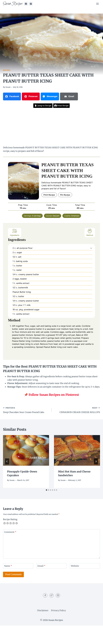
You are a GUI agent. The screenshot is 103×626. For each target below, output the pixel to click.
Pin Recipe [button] (65, 195)
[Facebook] (26, 4)
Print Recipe (63, 105)
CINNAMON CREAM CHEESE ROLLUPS (80, 410)
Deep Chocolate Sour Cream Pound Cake (23, 410)
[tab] (46, 490)
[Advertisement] (51, 127)
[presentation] (26, 450)
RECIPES (6, 70)
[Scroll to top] (96, 622)
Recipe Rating (10, 519)
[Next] (96, 461)
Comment (10, 532)
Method (89, 235)
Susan (8, 87)
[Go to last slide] (7, 461)
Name (8, 566)
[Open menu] (97, 4)
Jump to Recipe (44, 105)
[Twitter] (51, 595)
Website (75, 566)
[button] (91, 248)
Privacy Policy (58, 610)
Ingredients (14, 235)
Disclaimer (42, 610)
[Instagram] (58, 595)
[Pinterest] (31, 4)
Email (41, 566)
